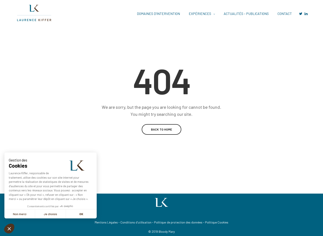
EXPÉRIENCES (200, 13)
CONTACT (285, 13)
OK (81, 214)
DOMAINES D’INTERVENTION (158, 13)
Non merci (19, 214)
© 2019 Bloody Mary (161, 231)
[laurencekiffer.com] (34, 13)
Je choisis (50, 214)
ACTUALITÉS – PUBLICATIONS (246, 13)
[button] (9, 228)
